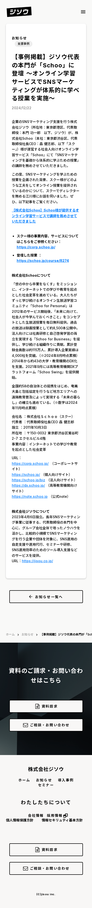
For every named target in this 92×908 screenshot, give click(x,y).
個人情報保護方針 (19, 820)
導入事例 (66, 780)
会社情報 (36, 815)
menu (83, 12)
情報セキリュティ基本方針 (62, 820)
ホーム (10, 634)
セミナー (46, 785)
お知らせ (27, 634)
